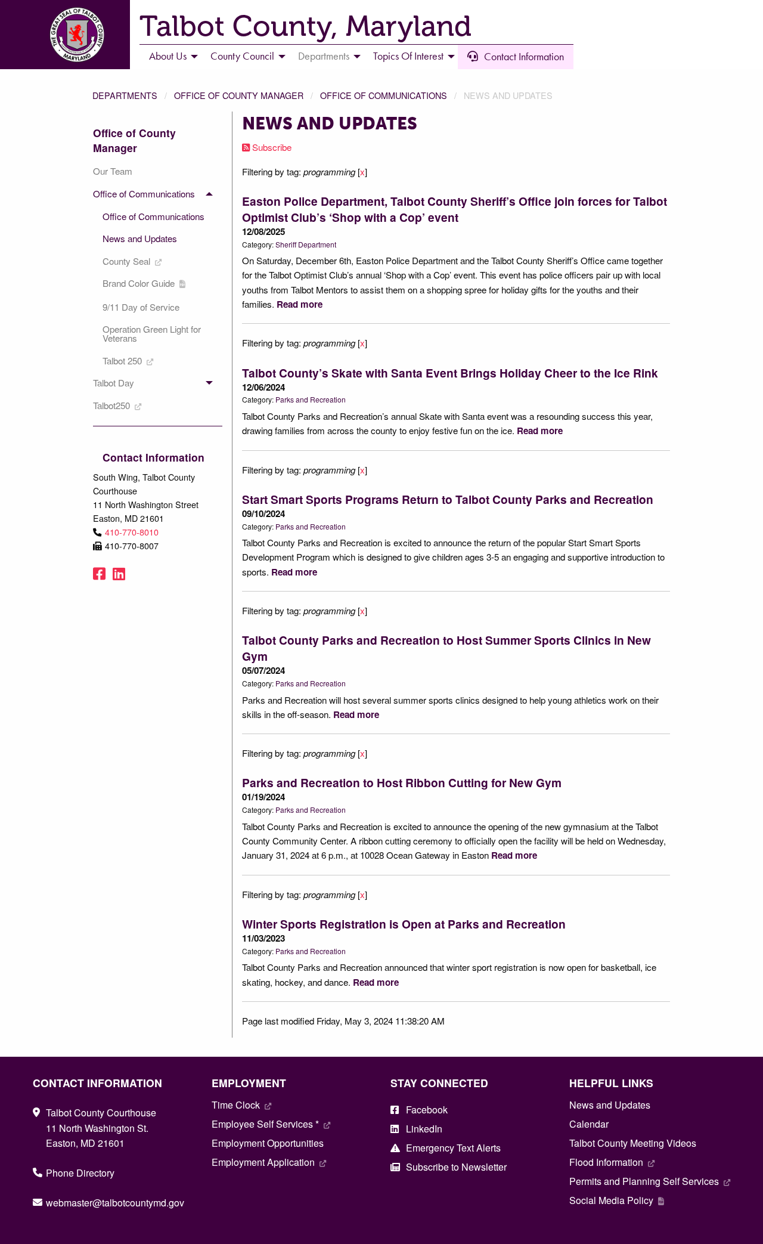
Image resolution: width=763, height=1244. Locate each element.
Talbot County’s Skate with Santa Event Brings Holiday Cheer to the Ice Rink (450, 372)
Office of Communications (383, 95)
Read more (299, 304)
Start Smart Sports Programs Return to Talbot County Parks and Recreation (447, 499)
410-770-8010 (132, 531)
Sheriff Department (305, 244)
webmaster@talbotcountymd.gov (115, 1202)
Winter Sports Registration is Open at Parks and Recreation (404, 923)
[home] (77, 33)
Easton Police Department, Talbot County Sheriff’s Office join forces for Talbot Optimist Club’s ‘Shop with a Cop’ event (454, 209)
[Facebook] (99, 572)
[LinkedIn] (119, 572)
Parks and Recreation (310, 399)
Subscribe (270, 147)
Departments (124, 95)
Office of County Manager (238, 95)
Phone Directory (80, 1173)
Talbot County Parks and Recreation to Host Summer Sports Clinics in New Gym (446, 648)
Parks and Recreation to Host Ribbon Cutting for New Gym (402, 782)
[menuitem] (170, 57)
